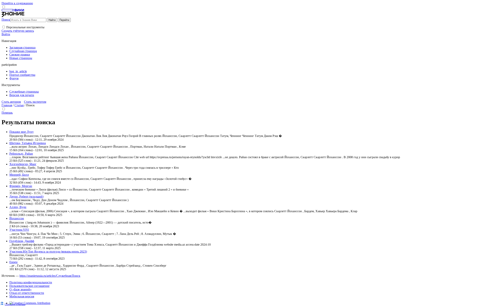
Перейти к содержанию (17, 3)
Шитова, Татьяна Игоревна (27, 143)
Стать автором (11, 101)
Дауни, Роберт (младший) (26, 196)
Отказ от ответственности (26, 293)
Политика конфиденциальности (30, 282)
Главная (7, 105)
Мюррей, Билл (19, 174)
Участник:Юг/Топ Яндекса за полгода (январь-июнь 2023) (48, 251)
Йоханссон (16, 218)
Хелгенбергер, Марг (22, 164)
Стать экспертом (35, 101)
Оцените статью (15, 304)
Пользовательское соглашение (29, 286)
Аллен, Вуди (17, 207)
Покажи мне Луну (21, 131)
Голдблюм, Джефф (21, 241)
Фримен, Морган (20, 186)
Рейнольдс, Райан (21, 153)
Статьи (19, 105)
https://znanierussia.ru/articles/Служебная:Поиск (49, 275)
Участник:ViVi (19, 229)
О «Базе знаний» (20, 289)
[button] (3, 27)
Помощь (7, 112)
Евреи (13, 262)
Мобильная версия (21, 296)
